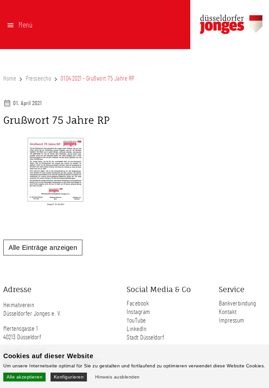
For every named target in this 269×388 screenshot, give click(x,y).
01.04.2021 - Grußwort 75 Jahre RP (97, 79)
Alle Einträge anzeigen (43, 247)
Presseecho (38, 79)
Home (9, 79)
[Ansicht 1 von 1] (55, 206)
